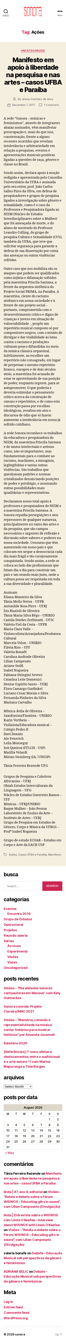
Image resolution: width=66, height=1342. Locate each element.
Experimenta (17, 951)
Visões (12, 957)
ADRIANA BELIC (16, 1271)
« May (9, 1153)
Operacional (13, 925)
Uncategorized (33, 50)
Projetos (10, 930)
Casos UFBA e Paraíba (32, 854)
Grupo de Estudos (18, 919)
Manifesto (54, 854)
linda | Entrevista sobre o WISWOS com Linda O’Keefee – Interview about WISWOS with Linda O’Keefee (32, 1220)
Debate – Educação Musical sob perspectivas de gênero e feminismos (33, 1258)
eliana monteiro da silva (37, 99)
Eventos (10, 909)
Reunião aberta (16, 935)
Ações (13, 854)
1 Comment (51, 105)
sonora (20, 1334)
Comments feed (16, 1313)
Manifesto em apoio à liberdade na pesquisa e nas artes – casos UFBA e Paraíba (33, 75)
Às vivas (14, 946)
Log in (8, 1302)
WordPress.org (16, 1318)
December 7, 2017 (23, 105)
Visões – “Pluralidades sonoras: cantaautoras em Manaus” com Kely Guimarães (32, 993)
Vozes (12, 962)
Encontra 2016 (19, 914)
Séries (9, 941)
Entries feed (13, 1307)
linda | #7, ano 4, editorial (23, 1192)
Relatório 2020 (15, 1043)
